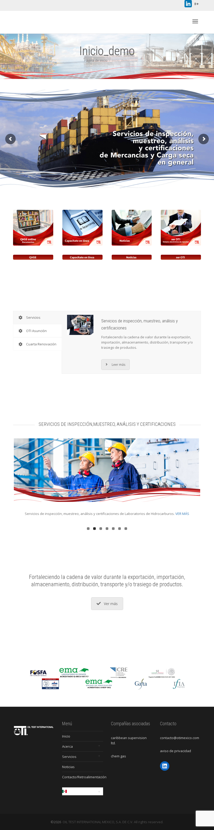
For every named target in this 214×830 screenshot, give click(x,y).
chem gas (118, 756)
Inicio (66, 736)
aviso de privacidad (175, 750)
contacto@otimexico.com (179, 737)
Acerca (67, 746)
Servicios (69, 756)
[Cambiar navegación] (195, 21)
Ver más (111, 603)
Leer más (118, 364)
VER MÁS (178, 513)
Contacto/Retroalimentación (82, 777)
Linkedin (188, 3)
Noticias (68, 766)
